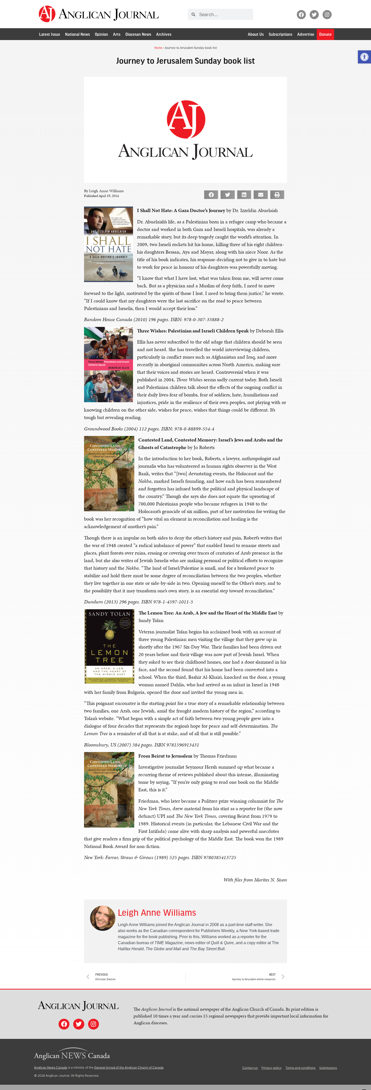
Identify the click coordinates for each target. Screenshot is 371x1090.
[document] (185, 545)
